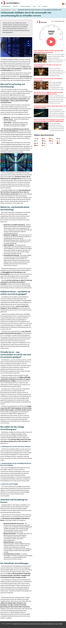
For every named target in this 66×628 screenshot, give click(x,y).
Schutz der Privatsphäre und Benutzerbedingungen (42, 623)
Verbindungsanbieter (25, 6)
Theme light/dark (59, 623)
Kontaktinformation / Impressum (20, 623)
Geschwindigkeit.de (5, 9)
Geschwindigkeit (13, 3)
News (34, 6)
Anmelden (44, 6)
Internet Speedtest (6, 6)
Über (39, 6)
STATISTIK (15, 6)
